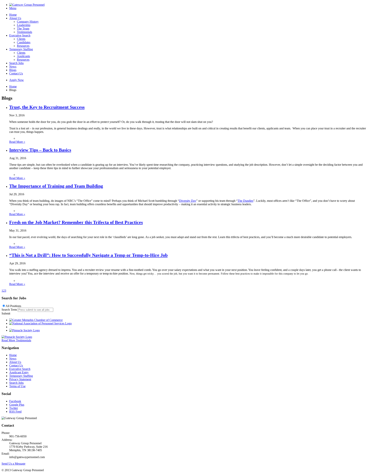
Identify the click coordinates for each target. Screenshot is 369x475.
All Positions (13, 306)
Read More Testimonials (16, 340)
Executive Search (19, 35)
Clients (21, 39)
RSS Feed (15, 411)
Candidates (23, 42)
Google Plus (16, 404)
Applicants (23, 56)
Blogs (12, 70)
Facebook (15, 401)
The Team (23, 28)
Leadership (23, 25)
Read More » (17, 141)
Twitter (13, 408)
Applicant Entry (19, 372)
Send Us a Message (13, 463)
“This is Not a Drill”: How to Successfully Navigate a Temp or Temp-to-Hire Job (88, 255)
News (12, 66)
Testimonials (24, 32)
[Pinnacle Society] (24, 330)
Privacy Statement (20, 379)
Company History (28, 21)
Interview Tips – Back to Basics (40, 149)
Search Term (9, 309)
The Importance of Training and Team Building (56, 186)
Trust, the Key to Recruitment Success (47, 107)
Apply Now (16, 80)
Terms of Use (17, 386)
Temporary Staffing (21, 49)
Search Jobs (16, 63)
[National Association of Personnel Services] (40, 323)
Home (13, 14)
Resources (23, 45)
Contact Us (16, 73)
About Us (15, 18)
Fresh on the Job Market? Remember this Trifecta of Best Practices (76, 222)
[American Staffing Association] (17, 336)
